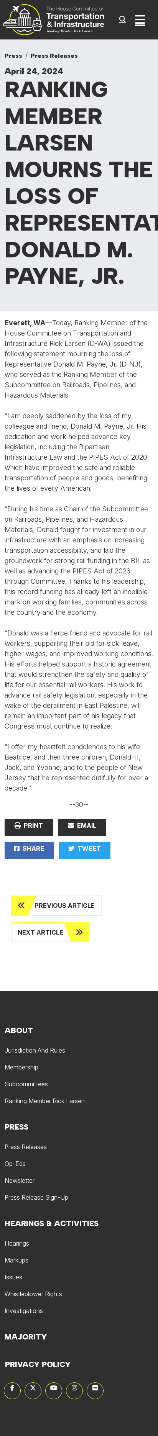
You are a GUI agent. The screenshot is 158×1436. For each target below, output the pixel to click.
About (19, 1030)
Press (13, 55)
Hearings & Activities (52, 1223)
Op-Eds (15, 1163)
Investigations (24, 1311)
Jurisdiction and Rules (35, 1050)
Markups (16, 1260)
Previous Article (65, 905)
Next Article (40, 932)
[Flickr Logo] (95, 1390)
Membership (21, 1067)
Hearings (17, 1243)
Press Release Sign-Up (36, 1197)
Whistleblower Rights (33, 1294)
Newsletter (20, 1180)
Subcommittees (26, 1084)
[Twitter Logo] (33, 1390)
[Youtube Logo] (53, 1390)
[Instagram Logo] (74, 1390)
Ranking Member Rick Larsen (45, 1101)
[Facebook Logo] (12, 1390)
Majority (26, 1336)
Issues (13, 1277)
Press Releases (54, 55)
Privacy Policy (38, 1364)
